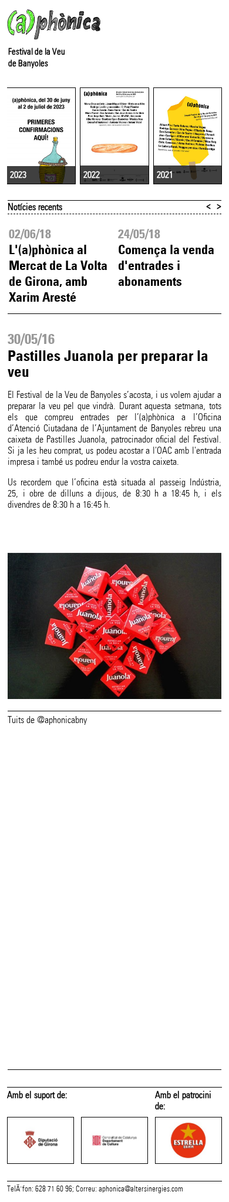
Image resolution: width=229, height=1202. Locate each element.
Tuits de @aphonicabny (47, 719)
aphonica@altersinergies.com (141, 1189)
